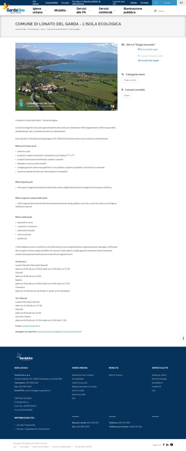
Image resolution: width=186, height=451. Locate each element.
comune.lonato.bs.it (31, 326)
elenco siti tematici (40, 446)
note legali (24, 446)
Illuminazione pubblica (133, 10)
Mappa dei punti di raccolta (84, 386)
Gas (153, 390)
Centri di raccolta (79, 383)
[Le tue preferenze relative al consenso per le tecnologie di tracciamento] (183, 338)
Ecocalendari (78, 379)
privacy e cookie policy (61, 446)
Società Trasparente (26, 425)
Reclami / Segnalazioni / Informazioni (33, 429)
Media (134, 2)
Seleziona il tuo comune (83, 375)
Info (73, 398)
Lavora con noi (119, 2)
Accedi (167, 3)
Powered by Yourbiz (83, 446)
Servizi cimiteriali (105, 10)
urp (14, 446)
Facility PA (156, 386)
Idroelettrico (157, 383)
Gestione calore (159, 375)
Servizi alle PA (81, 10)
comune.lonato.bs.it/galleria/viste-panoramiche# (59, 331)
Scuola (65, 2)
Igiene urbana (37, 10)
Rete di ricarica (115, 375)
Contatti (144, 2)
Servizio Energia (159, 379)
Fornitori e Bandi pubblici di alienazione (86, 2)
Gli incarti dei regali (133, 60)
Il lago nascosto (130, 80)
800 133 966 (124, 423)
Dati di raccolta (78, 394)
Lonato (126, 95)
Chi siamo (36, 2)
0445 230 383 (135, 426)
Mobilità (60, 10)
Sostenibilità (51, 2)
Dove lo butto (78, 390)
